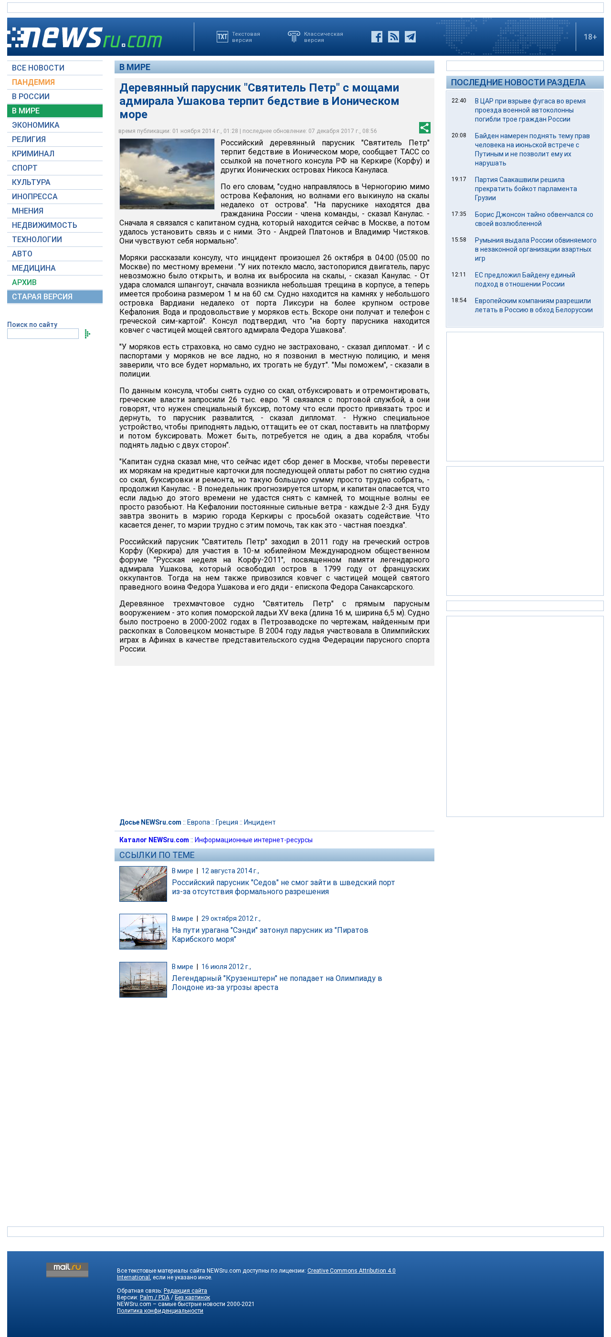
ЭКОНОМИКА (36, 125)
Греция (227, 822)
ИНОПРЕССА (35, 196)
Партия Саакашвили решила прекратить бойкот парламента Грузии (526, 189)
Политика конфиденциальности (160, 1310)
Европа (198, 822)
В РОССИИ (31, 96)
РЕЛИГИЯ (29, 139)
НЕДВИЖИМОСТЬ (44, 225)
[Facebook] (376, 36)
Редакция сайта (185, 1290)
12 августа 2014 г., (230, 871)
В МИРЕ (26, 110)
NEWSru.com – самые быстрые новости (171, 1304)
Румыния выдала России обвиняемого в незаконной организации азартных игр (536, 249)
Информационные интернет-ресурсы (254, 840)
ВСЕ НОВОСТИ (38, 67)
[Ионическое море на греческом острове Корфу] (167, 174)
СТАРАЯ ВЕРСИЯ (42, 296)
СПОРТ (25, 168)
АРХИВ (24, 282)
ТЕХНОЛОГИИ (37, 239)
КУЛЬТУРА (31, 182)
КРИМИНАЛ (33, 153)
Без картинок (192, 1297)
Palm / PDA (154, 1297)
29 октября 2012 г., (231, 918)
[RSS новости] (393, 36)
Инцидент (260, 822)
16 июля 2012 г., (226, 966)
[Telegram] (410, 36)
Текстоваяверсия (246, 36)
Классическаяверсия (323, 36)
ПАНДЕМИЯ (33, 82)
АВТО (22, 253)
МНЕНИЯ (27, 210)
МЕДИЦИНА (34, 268)
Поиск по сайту (32, 324)
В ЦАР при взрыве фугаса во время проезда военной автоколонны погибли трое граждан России (530, 110)
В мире (134, 67)
